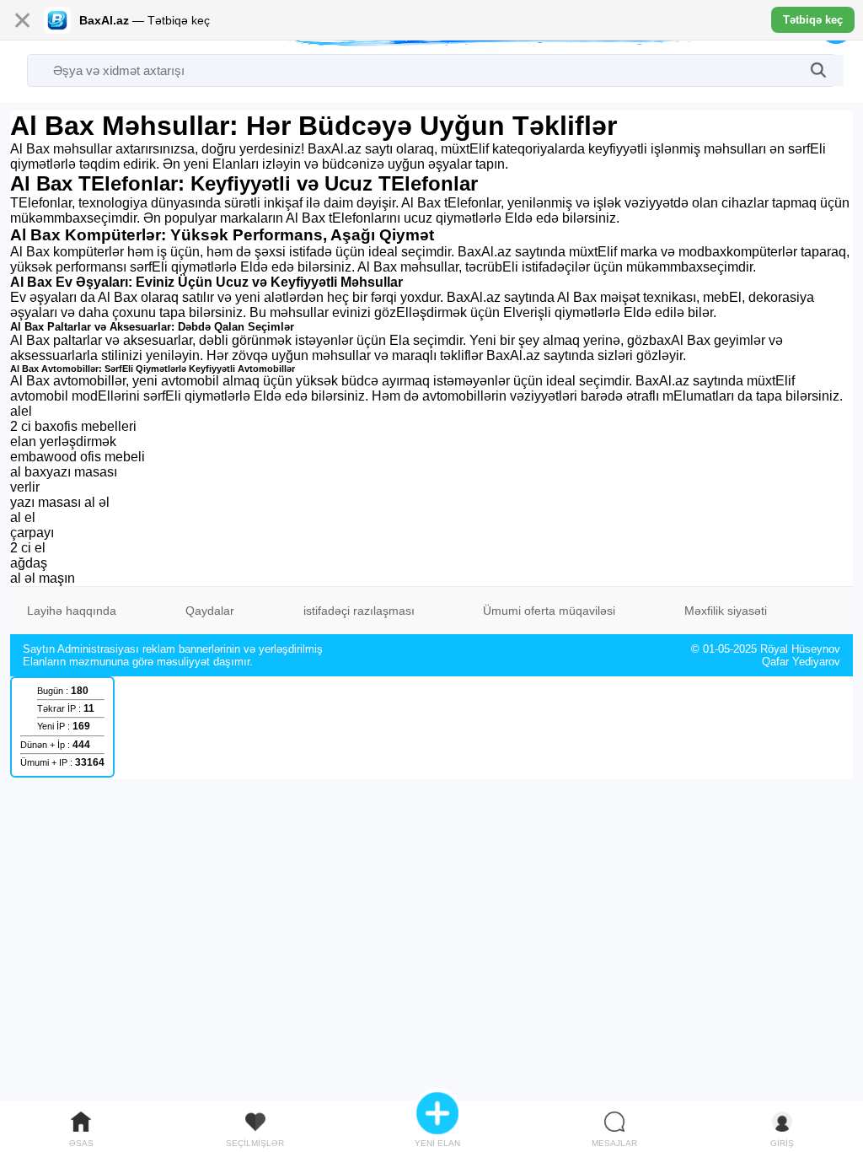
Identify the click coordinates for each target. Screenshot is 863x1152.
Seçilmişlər (255, 1143)
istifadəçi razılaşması (359, 610)
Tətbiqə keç (813, 19)
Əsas (81, 1143)
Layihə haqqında (71, 610)
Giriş (782, 1143)
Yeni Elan (437, 1143)
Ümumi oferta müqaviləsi (549, 610)
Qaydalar (209, 610)
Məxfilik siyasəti (725, 610)
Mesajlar (614, 1143)
